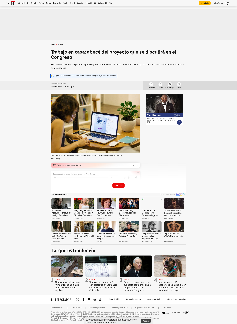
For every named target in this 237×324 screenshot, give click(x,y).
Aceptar (146, 321)
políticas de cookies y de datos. (106, 322)
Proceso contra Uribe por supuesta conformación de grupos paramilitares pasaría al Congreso (137, 286)
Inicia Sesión (218, 3)
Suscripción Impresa (133, 299)
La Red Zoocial (60, 279)
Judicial (126, 279)
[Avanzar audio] (129, 177)
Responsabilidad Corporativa (145, 308)
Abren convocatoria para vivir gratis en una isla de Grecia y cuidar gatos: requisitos (67, 286)
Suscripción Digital (154, 299)
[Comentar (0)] (170, 84)
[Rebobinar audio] (125, 177)
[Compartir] (151, 84)
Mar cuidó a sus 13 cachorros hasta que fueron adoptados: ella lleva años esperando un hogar (172, 286)
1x (132, 177)
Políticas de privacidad (97, 308)
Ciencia (92, 279)
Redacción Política (58, 84)
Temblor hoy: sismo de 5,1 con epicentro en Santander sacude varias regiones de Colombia (103, 286)
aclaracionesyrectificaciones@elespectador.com (124, 316)
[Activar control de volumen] (136, 177)
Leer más (118, 185)
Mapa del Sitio (114, 299)
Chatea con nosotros (178, 299)
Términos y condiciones (119, 308)
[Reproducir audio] (54, 177)
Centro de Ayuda (76, 308)
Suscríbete (205, 3)
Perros (160, 279)
